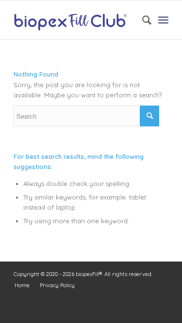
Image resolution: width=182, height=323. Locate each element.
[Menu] (163, 19)
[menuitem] (141, 19)
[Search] (141, 19)
